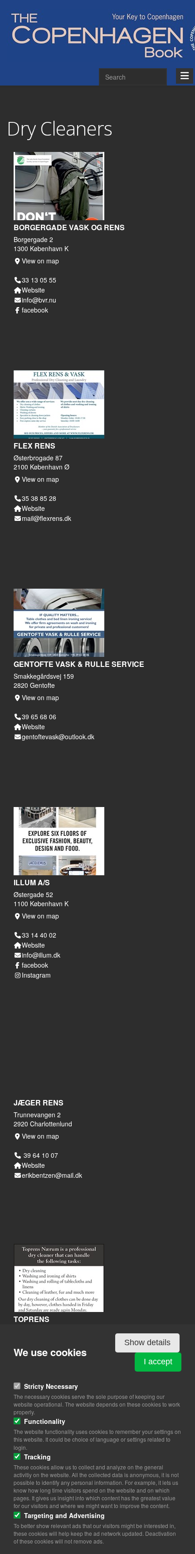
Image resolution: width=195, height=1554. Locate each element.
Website (33, 289)
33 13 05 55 (39, 279)
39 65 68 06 (39, 716)
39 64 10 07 (40, 1155)
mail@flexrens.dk (46, 518)
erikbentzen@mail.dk (52, 1175)
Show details (147, 1342)
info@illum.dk (41, 954)
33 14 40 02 (39, 934)
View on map (40, 260)
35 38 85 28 (39, 498)
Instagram (36, 974)
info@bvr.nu (39, 299)
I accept (158, 1361)
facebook (35, 309)
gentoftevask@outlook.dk (58, 736)
